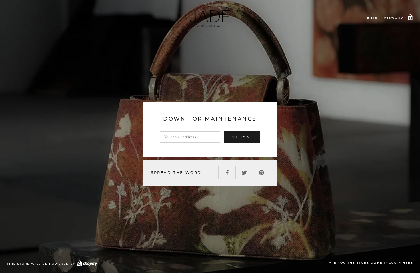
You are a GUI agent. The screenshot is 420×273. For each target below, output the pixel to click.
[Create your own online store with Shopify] (87, 264)
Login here (401, 262)
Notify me (242, 137)
